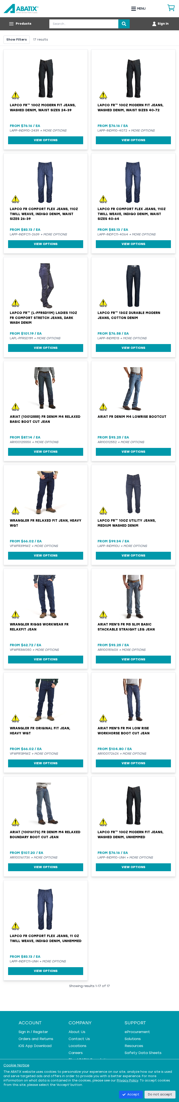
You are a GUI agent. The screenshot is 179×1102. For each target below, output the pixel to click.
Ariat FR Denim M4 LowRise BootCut (132, 417)
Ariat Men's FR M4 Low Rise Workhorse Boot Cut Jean (124, 730)
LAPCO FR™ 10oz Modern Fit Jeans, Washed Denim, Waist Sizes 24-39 (43, 107)
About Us (77, 1032)
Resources (134, 1046)
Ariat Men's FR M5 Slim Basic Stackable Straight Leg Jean (126, 626)
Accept (133, 1094)
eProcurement (137, 1032)
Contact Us (79, 1039)
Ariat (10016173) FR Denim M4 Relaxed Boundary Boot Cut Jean (45, 834)
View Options (46, 140)
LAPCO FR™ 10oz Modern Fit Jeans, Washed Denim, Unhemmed (131, 834)
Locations (77, 1046)
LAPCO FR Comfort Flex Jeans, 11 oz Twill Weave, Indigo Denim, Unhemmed (45, 938)
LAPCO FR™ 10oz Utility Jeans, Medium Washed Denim (127, 523)
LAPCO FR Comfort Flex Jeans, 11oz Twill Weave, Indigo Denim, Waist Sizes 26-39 (44, 214)
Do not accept (160, 1094)
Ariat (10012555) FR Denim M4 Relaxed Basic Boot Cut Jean (45, 419)
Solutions (133, 1039)
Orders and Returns (36, 1039)
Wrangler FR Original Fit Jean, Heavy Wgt (40, 730)
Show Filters (16, 39)
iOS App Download (35, 1046)
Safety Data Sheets (143, 1053)
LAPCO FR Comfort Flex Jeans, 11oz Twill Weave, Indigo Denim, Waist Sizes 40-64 (132, 214)
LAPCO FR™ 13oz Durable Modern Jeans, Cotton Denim (129, 315)
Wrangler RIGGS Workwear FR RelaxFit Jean (39, 626)
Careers (76, 1053)
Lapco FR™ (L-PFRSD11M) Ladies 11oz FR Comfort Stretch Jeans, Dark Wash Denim (43, 318)
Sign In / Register (33, 1032)
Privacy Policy (127, 1080)
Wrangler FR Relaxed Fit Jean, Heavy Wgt (45, 523)
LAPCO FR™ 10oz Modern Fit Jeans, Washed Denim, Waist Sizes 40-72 (131, 107)
